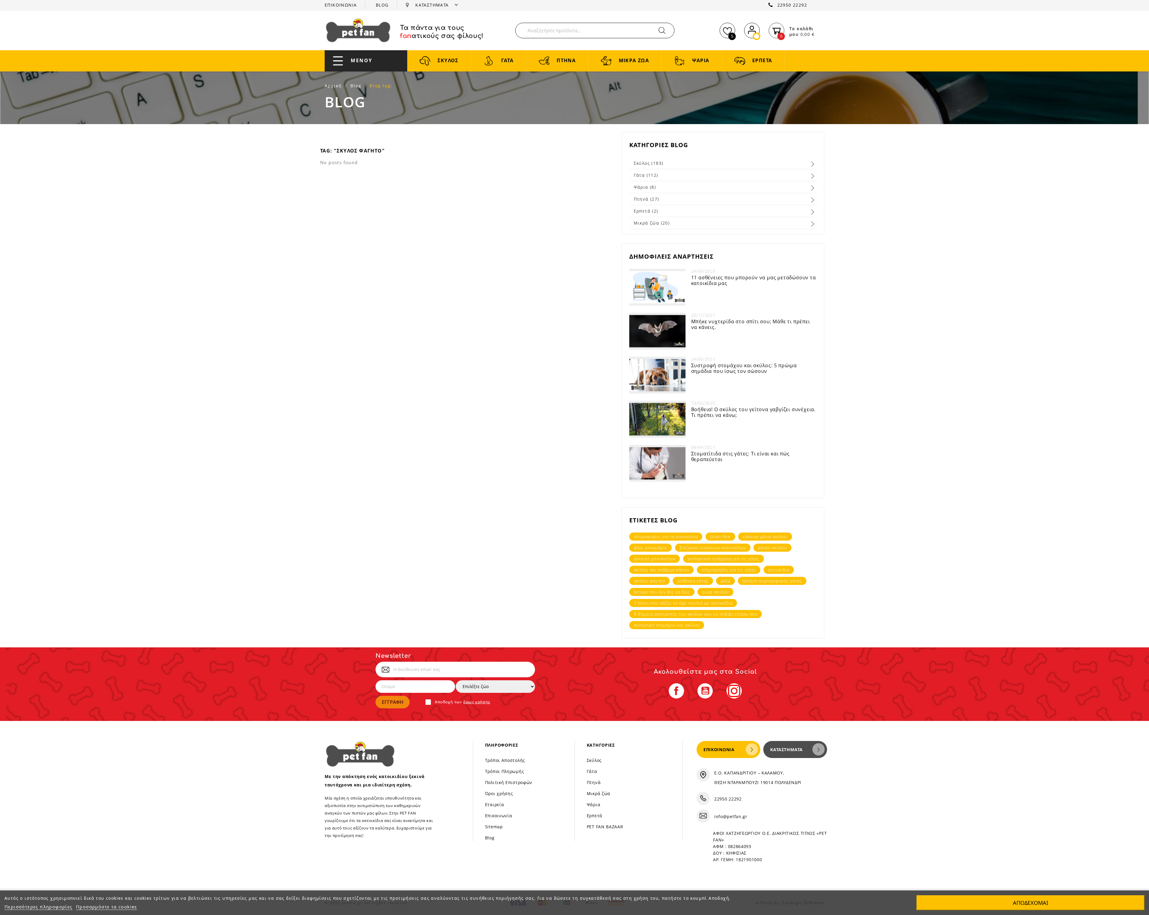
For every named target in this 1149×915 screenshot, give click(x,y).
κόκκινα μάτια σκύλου (765, 536)
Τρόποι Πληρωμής (504, 771)
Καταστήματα (786, 749)
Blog (490, 838)
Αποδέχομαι (1030, 902)
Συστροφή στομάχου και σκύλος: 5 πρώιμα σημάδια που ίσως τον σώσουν (744, 368)
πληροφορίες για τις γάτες (728, 570)
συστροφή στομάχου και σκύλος (667, 625)
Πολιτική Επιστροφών (508, 782)
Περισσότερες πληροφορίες (38, 907)
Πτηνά (594, 782)
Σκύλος (594, 760)
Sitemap (494, 826)
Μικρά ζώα (598, 793)
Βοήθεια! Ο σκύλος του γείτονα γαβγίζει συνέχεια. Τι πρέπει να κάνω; (753, 412)
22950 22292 (792, 5)
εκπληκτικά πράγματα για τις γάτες (723, 559)
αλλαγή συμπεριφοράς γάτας (772, 581)
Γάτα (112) (646, 175)
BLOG (382, 5)
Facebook (676, 691)
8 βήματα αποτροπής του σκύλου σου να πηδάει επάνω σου (695, 614)
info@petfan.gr (730, 816)
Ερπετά (594, 815)
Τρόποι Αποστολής (505, 760)
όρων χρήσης (476, 702)
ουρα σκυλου (715, 592)
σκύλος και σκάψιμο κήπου (661, 570)
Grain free (720, 536)
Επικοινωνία (498, 815)
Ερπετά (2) (646, 211)
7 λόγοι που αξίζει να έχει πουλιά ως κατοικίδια (683, 603)
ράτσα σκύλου (772, 547)
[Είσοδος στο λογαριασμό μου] (752, 29)
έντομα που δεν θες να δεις (662, 592)
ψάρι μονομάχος (651, 547)
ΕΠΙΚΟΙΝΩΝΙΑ (341, 5)
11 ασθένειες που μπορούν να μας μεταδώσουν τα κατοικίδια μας (753, 280)
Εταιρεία (494, 804)
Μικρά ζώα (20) (652, 223)
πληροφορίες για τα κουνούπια (666, 536)
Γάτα (592, 771)
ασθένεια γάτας (693, 581)
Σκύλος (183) (648, 163)
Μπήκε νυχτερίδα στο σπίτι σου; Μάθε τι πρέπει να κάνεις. (750, 324)
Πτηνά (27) (646, 199)
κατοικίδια (778, 570)
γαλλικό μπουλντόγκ (655, 559)
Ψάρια (594, 804)
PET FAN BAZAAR (605, 826)
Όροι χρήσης (499, 793)
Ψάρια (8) (645, 187)
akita (725, 581)
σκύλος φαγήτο (649, 581)
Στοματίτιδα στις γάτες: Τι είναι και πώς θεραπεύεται (740, 456)
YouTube (705, 691)
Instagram (734, 691)
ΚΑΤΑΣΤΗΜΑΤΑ (432, 5)
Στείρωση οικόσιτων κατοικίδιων (713, 547)
